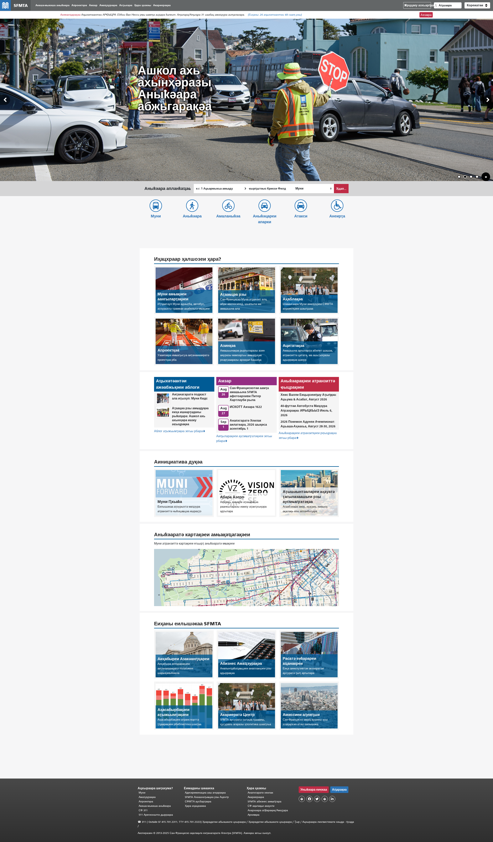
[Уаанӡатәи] (5, 100)
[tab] (459, 176)
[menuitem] (52, 5)
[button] (477, 5)
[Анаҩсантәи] (488, 100)
